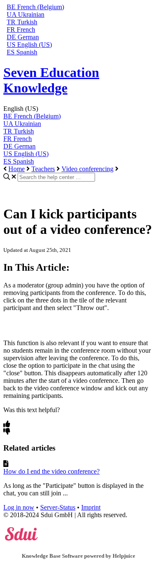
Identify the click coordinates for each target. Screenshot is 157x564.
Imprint (90, 507)
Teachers (43, 168)
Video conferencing (87, 168)
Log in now (18, 507)
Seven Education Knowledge (51, 80)
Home (16, 168)
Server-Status (57, 507)
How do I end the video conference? (51, 471)
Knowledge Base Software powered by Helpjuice (78, 556)
